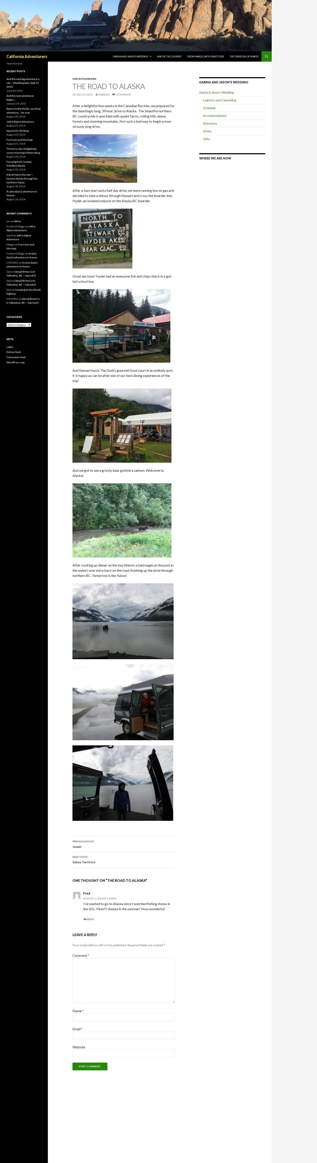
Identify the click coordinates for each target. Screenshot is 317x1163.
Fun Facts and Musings (19, 139)
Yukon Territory (83, 859)
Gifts (206, 139)
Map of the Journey (169, 56)
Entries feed (13, 352)
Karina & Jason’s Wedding (216, 92)
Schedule (209, 108)
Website (78, 1047)
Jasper (83, 844)
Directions (210, 123)
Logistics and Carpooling (219, 100)
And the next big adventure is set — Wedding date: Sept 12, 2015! (23, 82)
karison (103, 94)
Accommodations (215, 115)
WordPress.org (15, 362)
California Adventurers (26, 56)
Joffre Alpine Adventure (20, 121)
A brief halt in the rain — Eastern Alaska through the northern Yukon (22, 178)
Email (77, 1029)
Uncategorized (84, 78)
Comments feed (15, 357)
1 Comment (123, 94)
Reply (90, 919)
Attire (207, 131)
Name (78, 1011)
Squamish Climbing (17, 130)
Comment (80, 955)
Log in (9, 346)
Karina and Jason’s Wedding (130, 56)
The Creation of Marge (244, 56)
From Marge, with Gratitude (205, 56)
